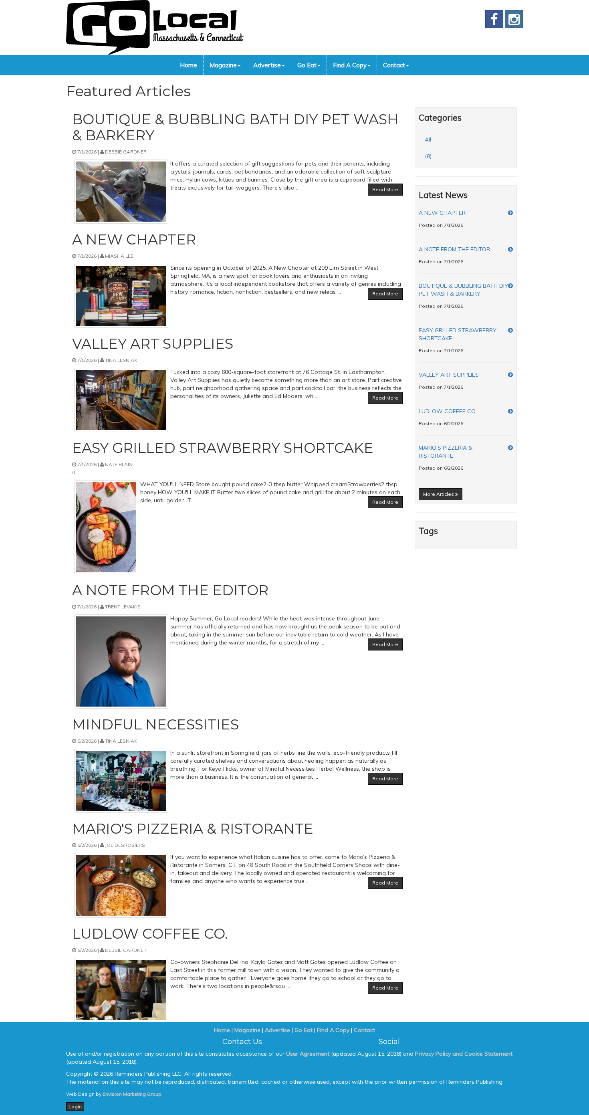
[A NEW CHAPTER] (510, 213)
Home (188, 65)
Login (75, 1106)
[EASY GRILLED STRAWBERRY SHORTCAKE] (510, 330)
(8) (428, 156)
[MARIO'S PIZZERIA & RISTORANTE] (510, 448)
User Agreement (307, 1053)
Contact (394, 65)
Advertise (267, 65)
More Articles (439, 494)
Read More (385, 189)
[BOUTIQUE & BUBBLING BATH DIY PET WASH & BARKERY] (510, 286)
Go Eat (307, 65)
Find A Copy (350, 65)
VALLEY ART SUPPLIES (449, 374)
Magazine (223, 65)
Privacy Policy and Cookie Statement (463, 1053)
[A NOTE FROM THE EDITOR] (510, 249)
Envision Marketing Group (132, 1094)
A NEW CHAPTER (442, 212)
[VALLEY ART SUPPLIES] (510, 375)
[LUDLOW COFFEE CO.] (510, 411)
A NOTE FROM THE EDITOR (454, 249)
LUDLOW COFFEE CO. (448, 411)
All (428, 139)
